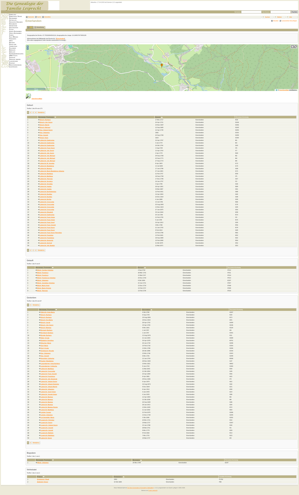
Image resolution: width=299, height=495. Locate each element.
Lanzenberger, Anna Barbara (50, 363)
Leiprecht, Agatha (46, 186)
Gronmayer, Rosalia (47, 351)
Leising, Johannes (47, 415)
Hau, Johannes (45, 132)
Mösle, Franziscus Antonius (46, 278)
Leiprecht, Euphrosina (47, 215)
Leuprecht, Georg (46, 422)
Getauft (141, 267)
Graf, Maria (44, 345)
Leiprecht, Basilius (46, 194)
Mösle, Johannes (42, 280)
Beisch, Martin (44, 125)
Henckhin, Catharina (47, 358)
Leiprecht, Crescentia (47, 202)
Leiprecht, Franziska (46, 235)
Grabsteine (13, 26)
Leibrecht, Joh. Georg (47, 150)
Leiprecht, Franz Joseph (48, 225)
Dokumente (13, 24)
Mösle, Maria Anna (43, 285)
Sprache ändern (14, 59)
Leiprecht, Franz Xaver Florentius (51, 233)
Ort (31, 27)
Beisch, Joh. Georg (46, 122)
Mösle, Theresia (42, 291)
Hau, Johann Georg (46, 130)
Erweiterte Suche (15, 16)
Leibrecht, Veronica (46, 181)
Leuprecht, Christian (47, 420)
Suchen (267, 17)
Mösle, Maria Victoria (44, 288)
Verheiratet (118, 477)
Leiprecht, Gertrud (46, 243)
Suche (39, 17)
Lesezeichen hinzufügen (289, 20)
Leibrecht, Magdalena (47, 166)
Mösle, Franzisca (42, 273)
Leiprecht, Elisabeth (46, 212)
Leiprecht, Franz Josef (47, 222)
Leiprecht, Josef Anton (48, 392)
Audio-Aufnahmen (15, 31)
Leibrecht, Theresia (46, 179)
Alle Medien (13, 37)
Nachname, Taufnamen (46, 117)
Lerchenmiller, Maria (47, 417)
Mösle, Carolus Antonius (45, 270)
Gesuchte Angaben (16, 22)
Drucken (275, 20)
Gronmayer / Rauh (43, 479)
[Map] (292, 46)
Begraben (136, 460)
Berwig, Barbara (46, 335)
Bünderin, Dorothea (47, 340)
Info (290, 17)
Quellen (12, 52)
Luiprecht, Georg (46, 438)
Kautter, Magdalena (47, 361)
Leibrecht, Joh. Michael (47, 156)
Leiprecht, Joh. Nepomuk (49, 379)
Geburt (158, 117)
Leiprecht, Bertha (45, 199)
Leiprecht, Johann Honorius (50, 384)
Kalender (12, 48)
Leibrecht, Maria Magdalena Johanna (52, 171)
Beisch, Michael (45, 127)
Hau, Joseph (44, 135)
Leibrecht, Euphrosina (47, 140)
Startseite (31, 17)
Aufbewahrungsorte (16, 54)
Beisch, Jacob (45, 322)
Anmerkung (40, 27)
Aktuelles (12, 20)
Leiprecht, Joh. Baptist (47, 245)
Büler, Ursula (45, 338)
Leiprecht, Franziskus (47, 238)
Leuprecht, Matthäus (47, 435)
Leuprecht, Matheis (47, 433)
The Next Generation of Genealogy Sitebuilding (140, 487)
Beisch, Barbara (45, 120)
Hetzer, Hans (44, 138)
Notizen (12, 42)
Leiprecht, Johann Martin (49, 387)
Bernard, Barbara (46, 330)
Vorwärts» (41, 112)
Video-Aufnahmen (15, 33)
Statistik (12, 57)
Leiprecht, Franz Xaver (47, 227)
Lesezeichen (13, 61)
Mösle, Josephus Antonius (46, 283)
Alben (11, 35)
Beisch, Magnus (46, 328)
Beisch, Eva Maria (47, 320)
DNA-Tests (13, 55)
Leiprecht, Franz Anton (47, 217)
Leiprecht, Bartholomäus (48, 191)
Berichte (12, 50)
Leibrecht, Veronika (46, 184)
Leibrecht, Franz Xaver (47, 148)
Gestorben (146, 310)
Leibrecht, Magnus (46, 168)
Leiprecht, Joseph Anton (49, 394)
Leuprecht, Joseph (47, 428)
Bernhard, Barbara (47, 333)
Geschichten (13, 27)
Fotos (11, 29)
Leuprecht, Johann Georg (49, 425)
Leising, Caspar (46, 412)
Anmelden (12, 14)
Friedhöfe (12, 39)
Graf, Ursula (45, 348)
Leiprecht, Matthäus (47, 410)
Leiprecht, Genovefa (46, 240)
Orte (11, 41)
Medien (279, 17)
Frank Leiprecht (152, 490)
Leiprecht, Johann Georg (49, 381)
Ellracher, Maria (46, 343)
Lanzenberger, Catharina (49, 366)
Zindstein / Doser (42, 482)
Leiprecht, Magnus (47, 397)
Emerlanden (60, 38)
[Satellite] (295, 46)
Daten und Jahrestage (13, 45)
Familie (40, 477)
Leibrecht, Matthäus (46, 174)
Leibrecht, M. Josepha (47, 163)
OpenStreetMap (284, 90)
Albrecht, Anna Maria (48, 312)
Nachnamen (13, 18)
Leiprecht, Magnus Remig (49, 407)
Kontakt (12, 63)
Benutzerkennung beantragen (15, 66)
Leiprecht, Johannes (47, 389)
